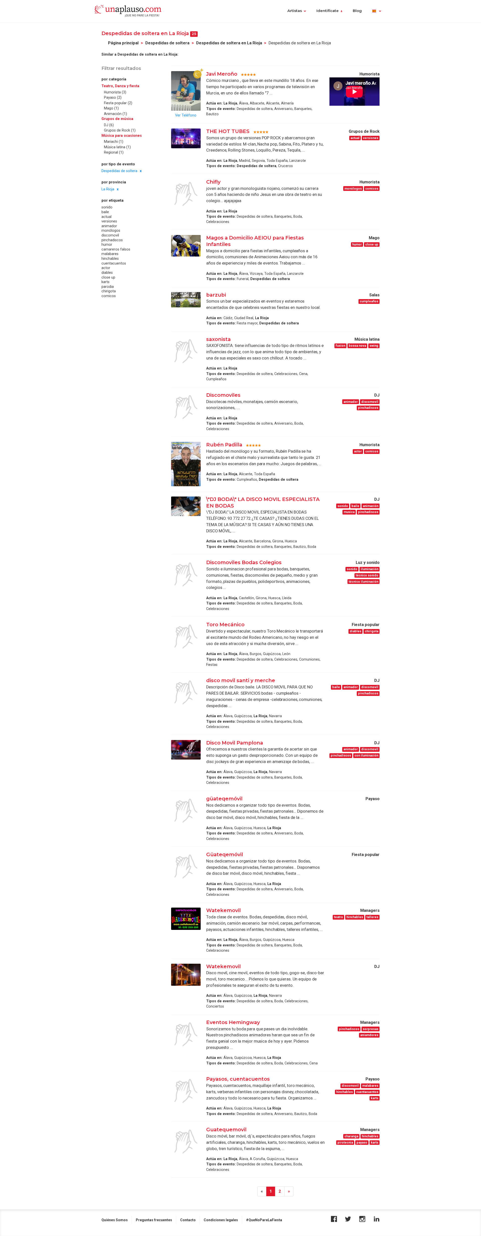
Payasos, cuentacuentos (238, 1079)
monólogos (110, 231)
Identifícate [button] (327, 11)
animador (109, 226)
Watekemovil (223, 910)
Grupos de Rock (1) (120, 131)
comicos (108, 296)
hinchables (110, 259)
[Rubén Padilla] (186, 464)
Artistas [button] (294, 11)
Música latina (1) (117, 147)
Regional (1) (114, 153)
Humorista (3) (115, 92)
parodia (107, 287)
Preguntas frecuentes (154, 1220)
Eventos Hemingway (233, 1022)
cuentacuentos (113, 263)
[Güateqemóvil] (186, 866)
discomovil (110, 235)
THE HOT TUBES (228, 131)
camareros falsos (115, 249)
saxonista (218, 339)
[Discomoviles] (186, 407)
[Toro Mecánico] (186, 636)
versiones (109, 221)
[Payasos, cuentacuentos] (186, 1091)
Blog (357, 11)
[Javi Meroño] (186, 90)
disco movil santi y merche (240, 680)
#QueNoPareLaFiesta (264, 1220)
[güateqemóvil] (186, 810)
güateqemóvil (224, 799)
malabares (109, 254)
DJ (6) (109, 125)
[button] (376, 11)
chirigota (108, 291)
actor (105, 268)
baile (105, 212)
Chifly (213, 182)
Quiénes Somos (114, 1220)
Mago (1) (111, 108)
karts (105, 282)
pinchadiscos (112, 240)
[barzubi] (186, 300)
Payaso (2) (113, 98)
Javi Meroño (221, 74)
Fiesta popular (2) (118, 103)
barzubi (216, 295)
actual (106, 217)
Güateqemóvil (224, 854)
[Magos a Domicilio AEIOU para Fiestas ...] (186, 246)
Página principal (123, 43)
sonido (106, 207)
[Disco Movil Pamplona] (186, 750)
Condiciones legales (221, 1220)
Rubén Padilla (224, 445)
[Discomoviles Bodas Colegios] (186, 574)
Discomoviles (223, 395)
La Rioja (107, 189)
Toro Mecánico (225, 625)
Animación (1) (115, 114)
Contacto (188, 1220)
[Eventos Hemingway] (186, 1034)
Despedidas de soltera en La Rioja (229, 43)
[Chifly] (186, 194)
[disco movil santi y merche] (186, 692)
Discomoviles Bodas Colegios (244, 562)
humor (106, 245)
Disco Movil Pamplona (234, 743)
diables (107, 273)
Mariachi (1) (113, 142)
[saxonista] (186, 351)
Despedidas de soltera (167, 43)
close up (108, 277)
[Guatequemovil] (186, 1141)
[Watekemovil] (186, 919)
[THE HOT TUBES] (186, 138)
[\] (186, 506)
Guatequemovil (226, 1130)
